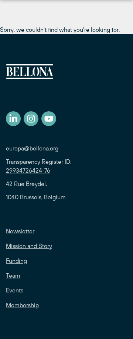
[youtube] (48, 118)
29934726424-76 (28, 170)
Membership (22, 305)
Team (13, 275)
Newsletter (20, 231)
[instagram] (31, 118)
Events (14, 290)
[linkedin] (13, 118)
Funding (16, 260)
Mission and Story (29, 246)
